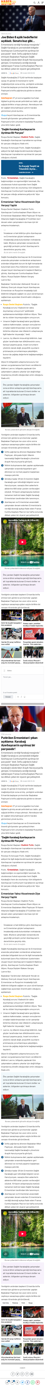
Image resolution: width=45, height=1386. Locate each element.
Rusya (31, 1303)
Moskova (15, 1303)
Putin (23, 1303)
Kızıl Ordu (6, 1303)
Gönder (8, 697)
